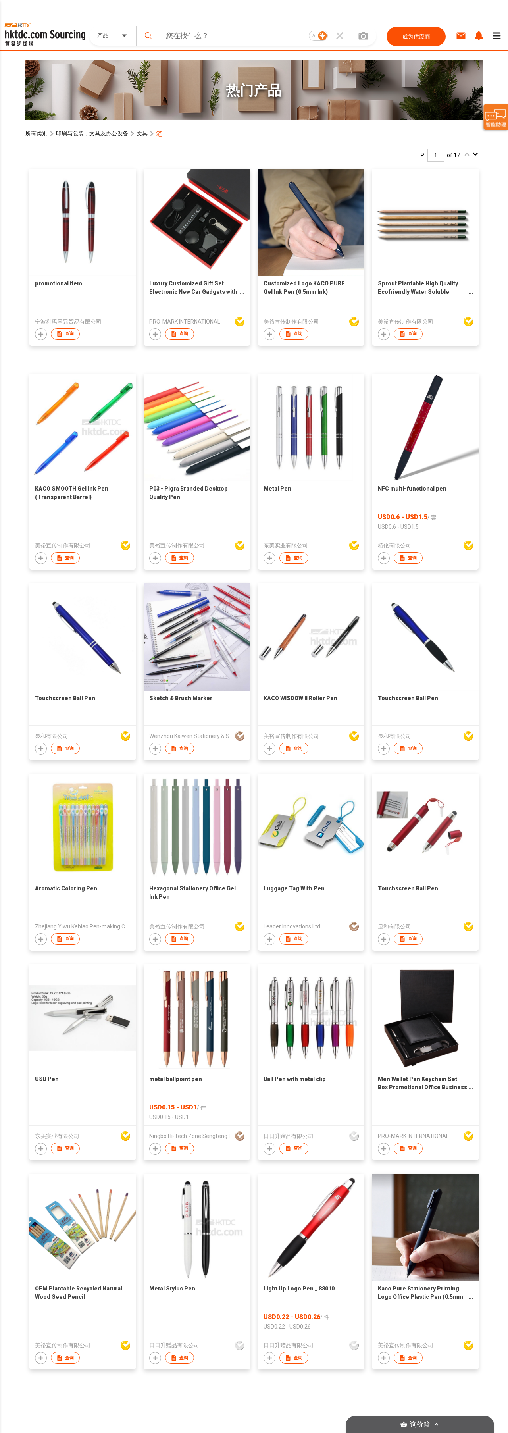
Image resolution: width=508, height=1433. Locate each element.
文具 (142, 133)
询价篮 (420, 1424)
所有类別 (36, 133)
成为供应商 (416, 36)
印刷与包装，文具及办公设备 (92, 133)
